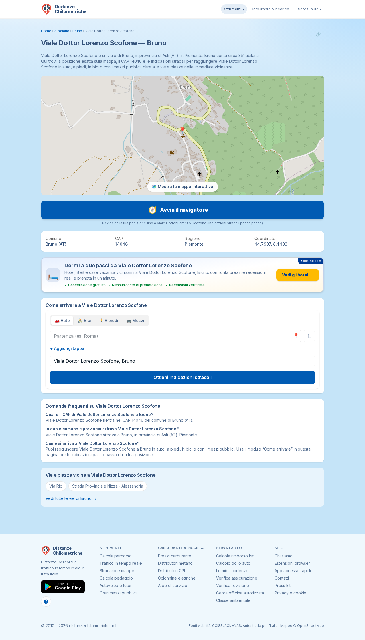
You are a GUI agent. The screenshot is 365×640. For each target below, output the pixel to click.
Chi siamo (284, 555)
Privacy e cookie (290, 592)
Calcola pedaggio (116, 578)
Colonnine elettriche (177, 578)
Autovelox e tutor (116, 585)
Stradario (62, 31)
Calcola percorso (116, 555)
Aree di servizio (172, 585)
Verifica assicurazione (236, 578)
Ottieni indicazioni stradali (182, 377)
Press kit (283, 585)
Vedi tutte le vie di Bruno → (71, 498)
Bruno (77, 31)
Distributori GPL (172, 570)
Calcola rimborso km (235, 555)
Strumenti (234, 9)
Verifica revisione (232, 585)
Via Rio (55, 486)
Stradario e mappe (117, 570)
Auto (62, 320)
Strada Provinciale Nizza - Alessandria (107, 486)
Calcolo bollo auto (233, 563)
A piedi (109, 320)
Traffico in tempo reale (121, 563)
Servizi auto (309, 9)
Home (46, 31)
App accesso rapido (294, 570)
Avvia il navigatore (182, 210)
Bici (84, 320)
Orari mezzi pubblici (118, 592)
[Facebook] (46, 601)
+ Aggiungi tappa (67, 348)
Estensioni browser (292, 563)
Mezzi (135, 320)
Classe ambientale (233, 600)
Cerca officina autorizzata (240, 592)
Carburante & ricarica (271, 9)
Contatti (282, 578)
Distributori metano (175, 563)
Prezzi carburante (174, 555)
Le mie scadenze (232, 570)
